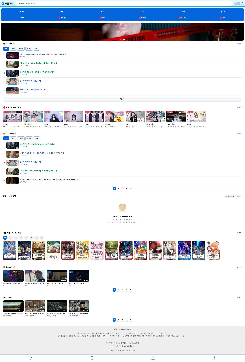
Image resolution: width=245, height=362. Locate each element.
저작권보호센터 (116, 346)
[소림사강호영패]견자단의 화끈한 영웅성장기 (38, 283)
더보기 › (239, 44)
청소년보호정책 (133, 343)
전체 (102, 12)
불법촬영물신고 (129, 346)
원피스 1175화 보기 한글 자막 (30, 81)
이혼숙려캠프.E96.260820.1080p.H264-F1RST (84, 313)
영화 (142, 12)
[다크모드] (237, 3)
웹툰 (102, 18)
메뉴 (242, 4)
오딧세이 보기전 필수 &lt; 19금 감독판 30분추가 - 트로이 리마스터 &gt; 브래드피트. (49, 179)
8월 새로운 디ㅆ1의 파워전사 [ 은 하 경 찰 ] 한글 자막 (38, 63)
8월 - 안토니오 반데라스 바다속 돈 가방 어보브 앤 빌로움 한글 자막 (43, 54)
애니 (22, 18)
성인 (223, 18)
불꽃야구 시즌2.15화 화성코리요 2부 (33, 90)
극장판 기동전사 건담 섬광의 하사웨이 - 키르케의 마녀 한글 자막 (42, 153)
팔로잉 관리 (231, 196)
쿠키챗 (62, 18)
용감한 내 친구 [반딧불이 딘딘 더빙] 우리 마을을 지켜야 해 (20, 283)
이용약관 (109, 343)
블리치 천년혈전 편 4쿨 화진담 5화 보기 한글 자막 (37, 72)
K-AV (182, 18)
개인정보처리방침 (120, 343)
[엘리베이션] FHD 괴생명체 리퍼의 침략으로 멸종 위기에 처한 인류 (22, 313)
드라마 (183, 12)
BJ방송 (142, 18)
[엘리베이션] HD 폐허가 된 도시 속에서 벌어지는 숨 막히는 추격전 (66, 313)
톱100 (22, 12)
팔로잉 (62, 12)
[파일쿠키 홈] (7, 3)
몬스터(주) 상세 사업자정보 (122, 329)
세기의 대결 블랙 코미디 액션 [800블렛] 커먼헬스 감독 (63, 283)
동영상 (223, 12)
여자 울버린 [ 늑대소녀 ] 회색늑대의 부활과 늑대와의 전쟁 (85, 283)
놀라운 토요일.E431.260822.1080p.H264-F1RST (41, 313)
